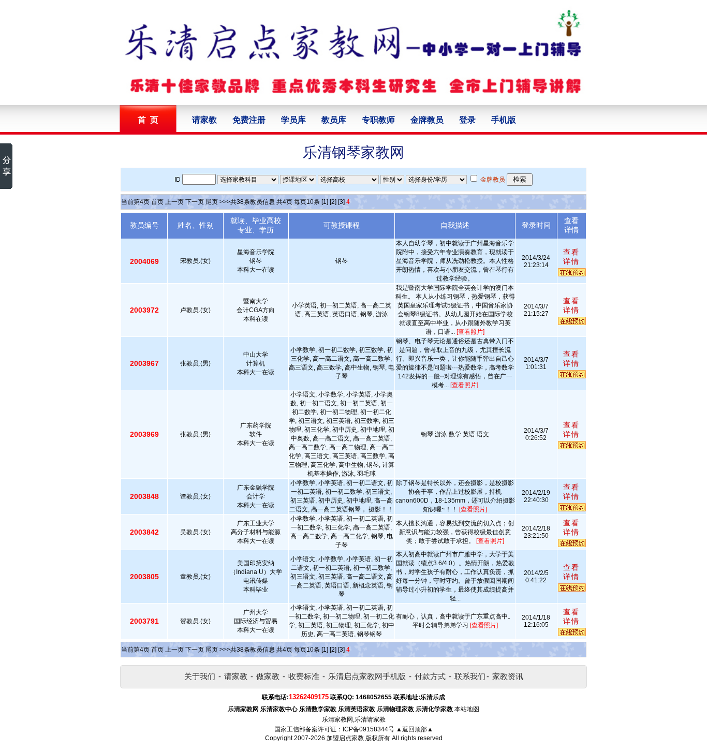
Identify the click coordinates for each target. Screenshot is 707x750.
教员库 (333, 119)
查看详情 (571, 257)
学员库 (293, 119)
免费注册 (249, 119)
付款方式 (430, 676)
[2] (333, 201)
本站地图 (466, 709)
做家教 (267, 676)
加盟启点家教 (345, 738)
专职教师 (378, 119)
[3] (341, 201)
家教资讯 (507, 676)
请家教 (204, 119)
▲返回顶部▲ (414, 729)
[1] (324, 201)
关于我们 (199, 676)
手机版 (503, 119)
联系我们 (469, 676)
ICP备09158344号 (368, 729)
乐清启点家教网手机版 (367, 676)
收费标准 (303, 676)
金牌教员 (427, 119)
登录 (467, 119)
